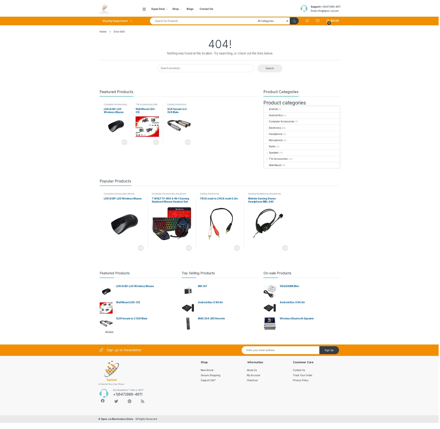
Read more (124, 142)
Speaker (274, 152)
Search (270, 68)
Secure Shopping (210, 375)
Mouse (131, 193)
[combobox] (203, 20)
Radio (272, 146)
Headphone (275, 134)
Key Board (181, 193)
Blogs (190, 8)
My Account (253, 375)
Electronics (180, 104)
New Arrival (207, 370)
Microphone (276, 140)
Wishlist (109, 332)
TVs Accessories (144, 104)
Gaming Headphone (258, 193)
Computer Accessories (115, 104)
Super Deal (158, 8)
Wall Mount (275, 165)
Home (103, 31)
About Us (252, 370)
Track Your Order (302, 375)
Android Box (276, 115)
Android (273, 109)
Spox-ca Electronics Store (117, 418)
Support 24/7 (208, 380)
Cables (170, 104)
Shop (175, 8)
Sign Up (329, 350)
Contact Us (206, 8)
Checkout (252, 380)
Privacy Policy (301, 380)
